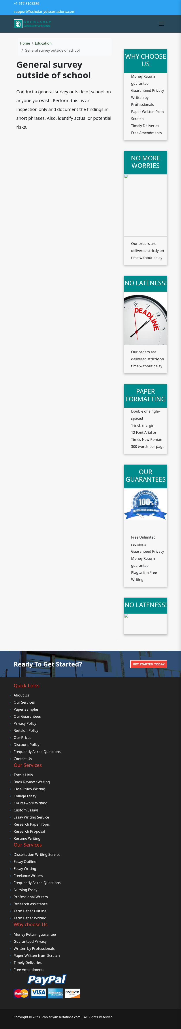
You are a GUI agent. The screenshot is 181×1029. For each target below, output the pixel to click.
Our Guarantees (27, 716)
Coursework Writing (30, 803)
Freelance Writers (28, 875)
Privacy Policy (25, 723)
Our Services (24, 702)
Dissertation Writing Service (37, 854)
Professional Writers (31, 896)
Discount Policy (26, 744)
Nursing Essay (25, 889)
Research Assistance (31, 903)
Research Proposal (29, 831)
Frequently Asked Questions (37, 751)
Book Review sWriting (32, 781)
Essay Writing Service (31, 817)
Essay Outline (25, 861)
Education (43, 43)
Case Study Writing (29, 789)
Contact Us (23, 758)
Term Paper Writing (30, 918)
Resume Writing (27, 838)
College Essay (25, 796)
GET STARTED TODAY (149, 664)
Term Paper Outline (30, 911)
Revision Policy (26, 730)
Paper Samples (26, 709)
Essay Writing (25, 868)
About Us (21, 695)
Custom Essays (26, 810)
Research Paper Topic (32, 824)
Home (25, 43)
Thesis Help (23, 774)
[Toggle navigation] (161, 24)
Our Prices (22, 737)
